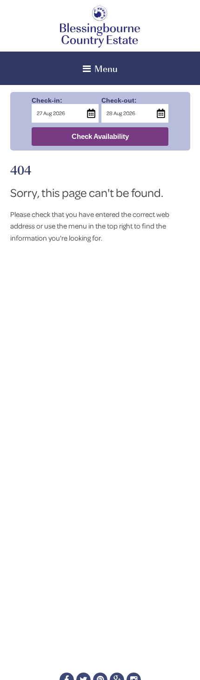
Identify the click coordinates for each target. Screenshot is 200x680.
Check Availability (100, 136)
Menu (106, 68)
